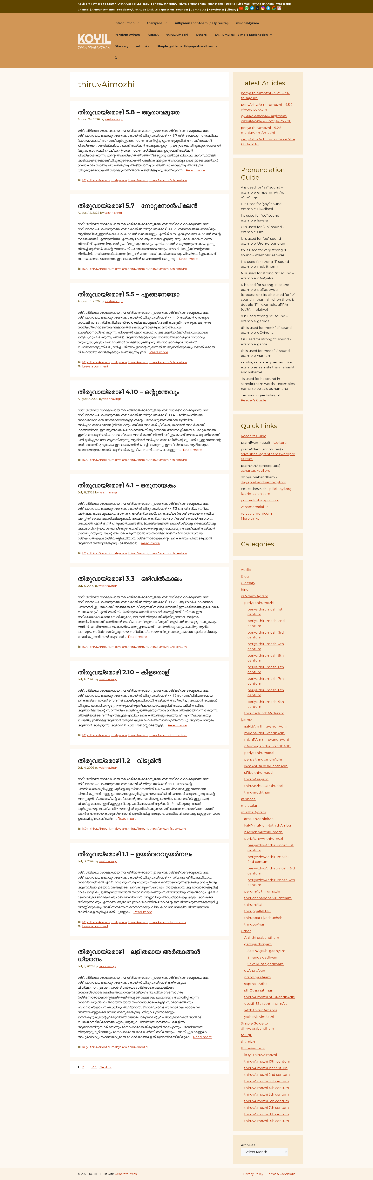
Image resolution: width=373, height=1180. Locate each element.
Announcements (103, 9)
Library (231, 9)
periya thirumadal (259, 753)
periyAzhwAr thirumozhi (264, 839)
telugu (246, 1035)
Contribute (198, 9)
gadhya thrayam (258, 944)
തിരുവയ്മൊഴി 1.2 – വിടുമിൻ (119, 760)
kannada (248, 799)
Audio (246, 570)
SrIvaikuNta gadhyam (266, 964)
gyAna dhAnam (263, 3)
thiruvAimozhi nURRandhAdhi (269, 997)
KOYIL (94, 38)
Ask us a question (161, 9)
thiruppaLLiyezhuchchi (263, 918)
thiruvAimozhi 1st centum (167, 828)
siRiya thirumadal (258, 773)
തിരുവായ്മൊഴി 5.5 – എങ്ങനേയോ (128, 294)
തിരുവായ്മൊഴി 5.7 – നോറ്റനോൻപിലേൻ (137, 205)
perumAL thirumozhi (262, 891)
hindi (245, 589)
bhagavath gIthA (165, 3)
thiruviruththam (258, 792)
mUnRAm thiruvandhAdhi (266, 740)
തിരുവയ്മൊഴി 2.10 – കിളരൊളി (126, 672)
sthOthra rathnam (259, 990)
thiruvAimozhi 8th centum (266, 1114)
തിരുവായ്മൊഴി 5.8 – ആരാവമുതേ (129, 112)
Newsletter (216, 9)
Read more (195, 170)
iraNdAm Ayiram (127, 34)
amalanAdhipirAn (259, 819)
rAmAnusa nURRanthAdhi (266, 766)
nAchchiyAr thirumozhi (263, 832)
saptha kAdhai (256, 984)
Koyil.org (84, 3)
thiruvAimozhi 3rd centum (168, 647)
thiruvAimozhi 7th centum (266, 1108)
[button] (116, 58)
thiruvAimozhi (177, 34)
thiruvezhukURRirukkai (263, 786)
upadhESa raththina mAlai (266, 1003)
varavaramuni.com (256, 513)
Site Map (243, 3)
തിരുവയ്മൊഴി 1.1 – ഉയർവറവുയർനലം (137, 854)
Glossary (121, 46)
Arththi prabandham (261, 937)
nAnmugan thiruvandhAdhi (267, 746)
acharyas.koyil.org (255, 470)
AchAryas (125, 3)
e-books (142, 46)
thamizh (248, 1042)
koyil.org (280, 443)
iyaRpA (153, 34)
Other (246, 931)
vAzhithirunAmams (260, 1010)
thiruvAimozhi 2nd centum (168, 735)
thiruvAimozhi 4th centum (168, 460)
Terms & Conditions (281, 1174)
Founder (182, 9)
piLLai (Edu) (142, 3)
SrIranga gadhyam (263, 957)
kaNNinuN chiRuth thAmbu (267, 825)
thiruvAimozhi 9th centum (266, 1121)
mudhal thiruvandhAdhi (264, 733)
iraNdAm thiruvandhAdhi (265, 726)
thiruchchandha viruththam (268, 898)
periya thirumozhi (259, 603)
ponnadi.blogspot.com (260, 500)
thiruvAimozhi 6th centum (266, 1101)
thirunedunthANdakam (264, 713)
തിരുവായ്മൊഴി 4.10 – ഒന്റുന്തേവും (128, 392)
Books (230, 3)
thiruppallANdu (257, 911)
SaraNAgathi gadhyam (266, 951)
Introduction (124, 23)
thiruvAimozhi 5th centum (168, 180)
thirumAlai (253, 904)
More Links (250, 518)
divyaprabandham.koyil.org (263, 482)
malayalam (119, 180)
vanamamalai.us (254, 507)
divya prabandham (192, 3)
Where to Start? (104, 3)
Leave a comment (95, 366)
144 (94, 1067)
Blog (245, 576)
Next (105, 1067)
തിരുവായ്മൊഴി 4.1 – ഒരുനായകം (127, 485)
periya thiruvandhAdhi (263, 759)
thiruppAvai (254, 924)
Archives (248, 1145)
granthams (216, 3)
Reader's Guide (253, 400)
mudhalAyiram (247, 23)
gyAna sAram (255, 970)
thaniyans (154, 23)
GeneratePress (126, 1174)
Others (201, 34)
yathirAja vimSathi (259, 1017)
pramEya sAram (257, 977)
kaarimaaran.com (255, 494)
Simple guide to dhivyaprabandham (185, 46)
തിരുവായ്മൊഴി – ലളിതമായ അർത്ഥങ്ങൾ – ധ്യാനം (141, 955)
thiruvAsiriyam (256, 779)
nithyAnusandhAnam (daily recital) (201, 23)
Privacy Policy (253, 1174)
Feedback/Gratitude (131, 9)
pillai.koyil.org (280, 489)
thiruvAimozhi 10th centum (267, 1061)
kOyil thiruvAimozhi (96, 180)
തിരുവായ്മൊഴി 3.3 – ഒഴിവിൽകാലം (130, 578)
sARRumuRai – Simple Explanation (241, 34)
